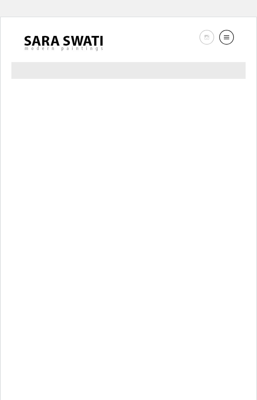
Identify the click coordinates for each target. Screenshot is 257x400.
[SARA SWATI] (63, 54)
